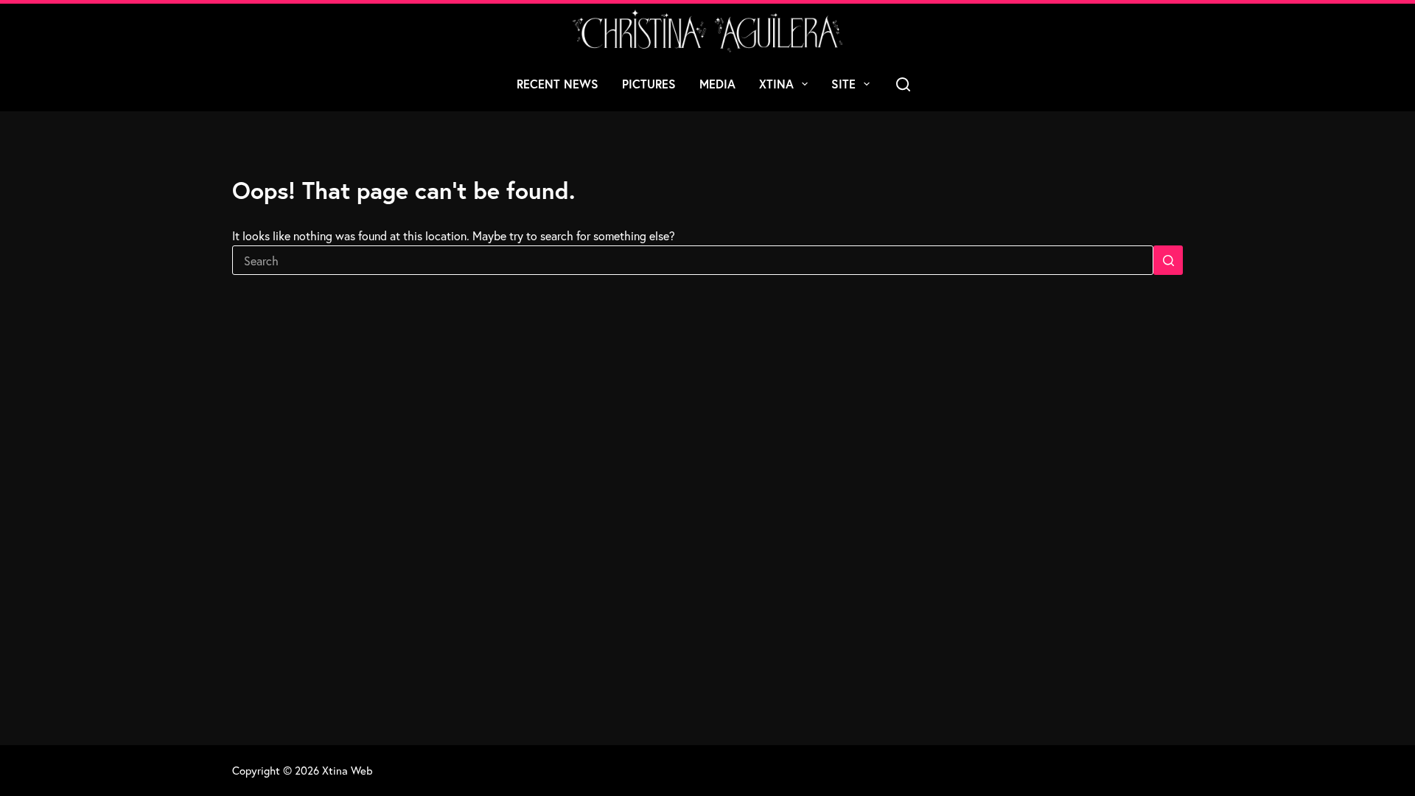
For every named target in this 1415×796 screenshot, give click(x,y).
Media (717, 83)
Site (843, 83)
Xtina (776, 83)
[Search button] (1168, 260)
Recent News (557, 83)
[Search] (903, 84)
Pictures (649, 83)
